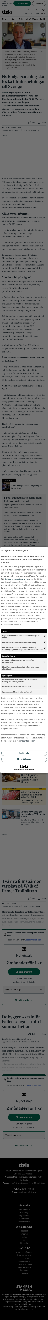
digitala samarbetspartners (16, 579)
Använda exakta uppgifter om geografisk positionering (18, 661)
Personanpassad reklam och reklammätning (19, 642)
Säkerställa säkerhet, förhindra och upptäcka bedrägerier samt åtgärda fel (19, 681)
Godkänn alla (24, 753)
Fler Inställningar (24, 759)
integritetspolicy (27, 741)
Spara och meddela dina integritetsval (17, 692)
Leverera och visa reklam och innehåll (16, 687)
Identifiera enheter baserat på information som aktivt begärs (20, 668)
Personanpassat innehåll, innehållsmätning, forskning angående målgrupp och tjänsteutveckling (22, 648)
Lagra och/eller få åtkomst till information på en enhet (21, 636)
